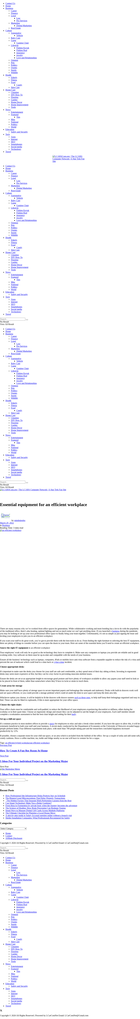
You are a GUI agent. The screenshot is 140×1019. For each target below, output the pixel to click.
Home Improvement (19, 105)
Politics (14, 65)
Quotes (14, 67)
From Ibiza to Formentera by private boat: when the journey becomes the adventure (41, 805)
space (51, 723)
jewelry (19, 55)
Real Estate (16, 28)
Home (8, 6)
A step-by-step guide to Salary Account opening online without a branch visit (38, 815)
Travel (8, 151)
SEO (13, 142)
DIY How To (17, 95)
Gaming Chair (22, 43)
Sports (13, 70)
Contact (8, 836)
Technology (16, 149)
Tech (7, 134)
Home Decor (16, 102)
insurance (20, 53)
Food (13, 82)
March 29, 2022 (7, 523)
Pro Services (21, 20)
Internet (14, 139)
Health (8, 75)
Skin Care (15, 87)
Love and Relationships (26, 58)
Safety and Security (19, 132)
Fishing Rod (21, 50)
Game (13, 40)
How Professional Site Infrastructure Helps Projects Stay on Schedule (35, 796)
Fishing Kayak (22, 48)
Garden (14, 100)
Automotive (16, 33)
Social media (16, 147)
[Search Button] (27, 319)
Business (9, 8)
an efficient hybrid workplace (17, 743)
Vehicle (19, 35)
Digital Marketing (24, 25)
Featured (14, 114)
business (115, 631)
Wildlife (14, 72)
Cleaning (15, 92)
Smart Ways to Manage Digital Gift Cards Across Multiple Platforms (35, 810)
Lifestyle (14, 45)
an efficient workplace (40, 743)
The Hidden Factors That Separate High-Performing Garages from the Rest (38, 800)
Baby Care (15, 38)
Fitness (14, 80)
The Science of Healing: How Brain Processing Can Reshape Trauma (35, 808)
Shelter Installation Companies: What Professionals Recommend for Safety (37, 818)
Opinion (14, 60)
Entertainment (17, 112)
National (14, 122)
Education (9, 129)
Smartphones (16, 144)
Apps (13, 137)
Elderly (14, 77)
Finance (14, 13)
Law (18, 18)
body (74, 714)
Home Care (10, 90)
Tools (13, 107)
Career (14, 11)
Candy (19, 85)
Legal (13, 16)
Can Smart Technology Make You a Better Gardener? (28, 803)
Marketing (15, 23)
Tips (18, 117)
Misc (13, 119)
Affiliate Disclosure (13, 838)
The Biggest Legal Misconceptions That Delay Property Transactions (35, 798)
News (8, 109)
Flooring (14, 97)
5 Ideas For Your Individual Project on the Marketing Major (34, 774)
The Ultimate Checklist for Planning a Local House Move (30, 813)
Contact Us (10, 3)
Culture (8, 30)
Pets (12, 63)
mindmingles (19, 520)
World (13, 127)
